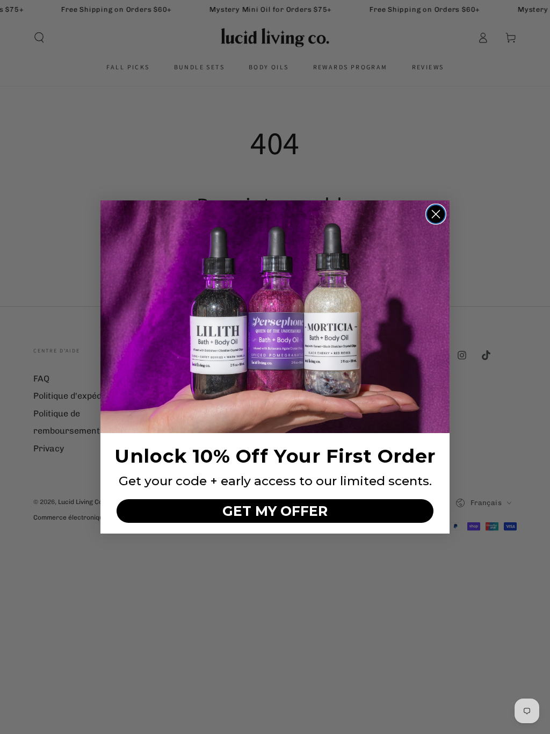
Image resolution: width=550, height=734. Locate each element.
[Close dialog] (435, 214)
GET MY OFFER (275, 511)
